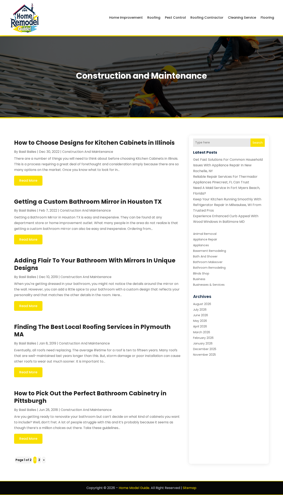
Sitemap (189, 487)
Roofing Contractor (206, 17)
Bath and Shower (205, 256)
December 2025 (204, 349)
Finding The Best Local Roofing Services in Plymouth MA (92, 330)
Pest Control (175, 17)
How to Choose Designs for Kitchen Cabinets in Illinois (94, 143)
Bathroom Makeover (208, 262)
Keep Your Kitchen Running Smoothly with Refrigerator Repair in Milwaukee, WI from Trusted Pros (227, 205)
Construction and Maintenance (87, 151)
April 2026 (200, 326)
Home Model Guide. (134, 487)
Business (199, 279)
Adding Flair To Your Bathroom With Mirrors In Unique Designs (94, 264)
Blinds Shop (201, 273)
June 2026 (200, 315)
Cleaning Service (242, 17)
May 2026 (200, 321)
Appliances (201, 245)
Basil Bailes (27, 151)
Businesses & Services (209, 285)
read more (28, 180)
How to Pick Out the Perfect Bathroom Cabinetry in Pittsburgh (90, 397)
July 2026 (200, 310)
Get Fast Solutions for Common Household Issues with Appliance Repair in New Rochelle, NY (228, 165)
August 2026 (202, 304)
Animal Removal (204, 234)
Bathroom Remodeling (209, 268)
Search (258, 143)
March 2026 (201, 332)
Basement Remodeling (209, 251)
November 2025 (204, 355)
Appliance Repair (205, 239)
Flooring (267, 17)
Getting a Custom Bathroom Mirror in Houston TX (88, 202)
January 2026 (203, 343)
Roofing (153, 17)
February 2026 (203, 338)
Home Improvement (126, 17)
